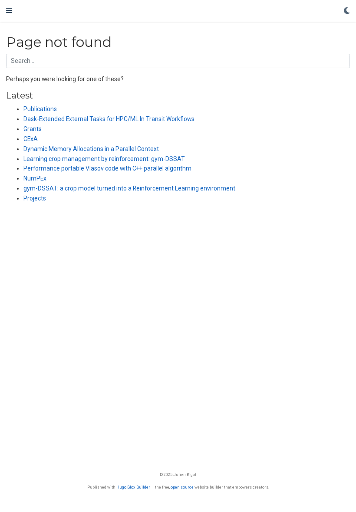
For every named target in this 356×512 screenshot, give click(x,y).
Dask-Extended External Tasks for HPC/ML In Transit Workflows (108, 118)
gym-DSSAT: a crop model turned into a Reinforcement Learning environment (129, 188)
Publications (40, 108)
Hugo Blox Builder (133, 487)
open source (182, 487)
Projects (34, 198)
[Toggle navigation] (9, 11)
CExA (30, 138)
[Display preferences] (347, 11)
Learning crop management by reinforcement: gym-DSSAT (104, 158)
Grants (32, 128)
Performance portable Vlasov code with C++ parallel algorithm (107, 168)
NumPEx (34, 178)
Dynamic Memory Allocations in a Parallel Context (91, 148)
